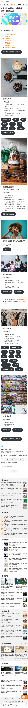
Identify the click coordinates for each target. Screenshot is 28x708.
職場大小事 (6, 4)
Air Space (13, 360)
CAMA (12, 124)
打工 (2, 445)
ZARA (4, 356)
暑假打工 (5, 347)
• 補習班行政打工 (7, 42)
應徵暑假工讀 (6, 119)
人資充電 (19, 4)
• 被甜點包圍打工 (7, 38)
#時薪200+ (12, 34)
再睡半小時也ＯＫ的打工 (10, 47)
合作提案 (13, 698)
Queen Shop (6, 365)
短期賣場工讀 (17, 429)
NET (11, 356)
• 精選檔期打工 (7, 40)
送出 (14, 471)
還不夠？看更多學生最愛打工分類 (11, 52)
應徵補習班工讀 (7, 291)
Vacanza (19, 369)
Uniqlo (4, 352)
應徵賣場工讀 (6, 429)
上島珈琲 (20, 128)
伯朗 (19, 124)
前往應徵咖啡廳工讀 (8, 132)
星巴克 (16, 119)
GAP (18, 356)
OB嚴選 (16, 365)
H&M (11, 352)
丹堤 (23, 119)
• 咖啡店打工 (6, 36)
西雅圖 (4, 128)
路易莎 (4, 124)
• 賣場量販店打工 (7, 45)
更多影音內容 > (24, 643)
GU (18, 352)
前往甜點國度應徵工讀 (8, 214)
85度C (12, 128)
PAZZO (4, 360)
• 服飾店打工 (6, 43)
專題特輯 (13, 4)
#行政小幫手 (6, 34)
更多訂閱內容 (24, 575)
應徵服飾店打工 (16, 347)
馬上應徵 (7, 249)
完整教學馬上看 (20, 299)
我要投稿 (6, 698)
